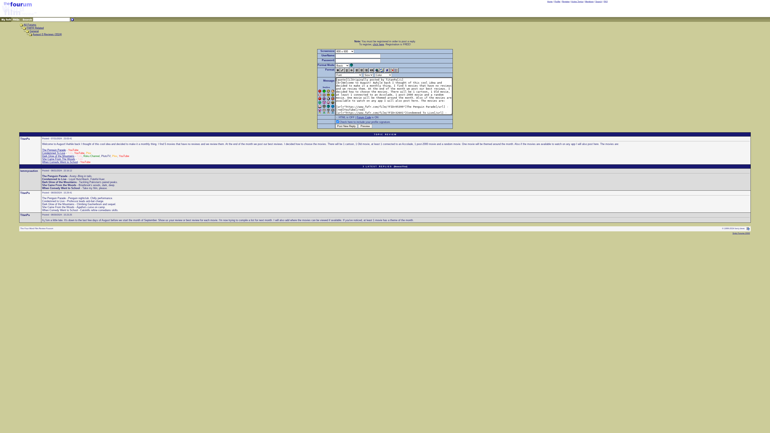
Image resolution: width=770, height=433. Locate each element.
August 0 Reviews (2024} (47, 34)
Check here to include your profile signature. (365, 121)
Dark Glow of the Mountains (58, 156)
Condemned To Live (53, 153)
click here (378, 44)
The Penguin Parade (54, 150)
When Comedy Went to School (60, 162)
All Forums (30, 24)
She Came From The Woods (58, 159)
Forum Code (364, 117)
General (34, 31)
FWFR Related (35, 27)
